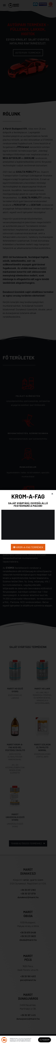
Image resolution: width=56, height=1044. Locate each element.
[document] (28, 522)
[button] (52, 494)
